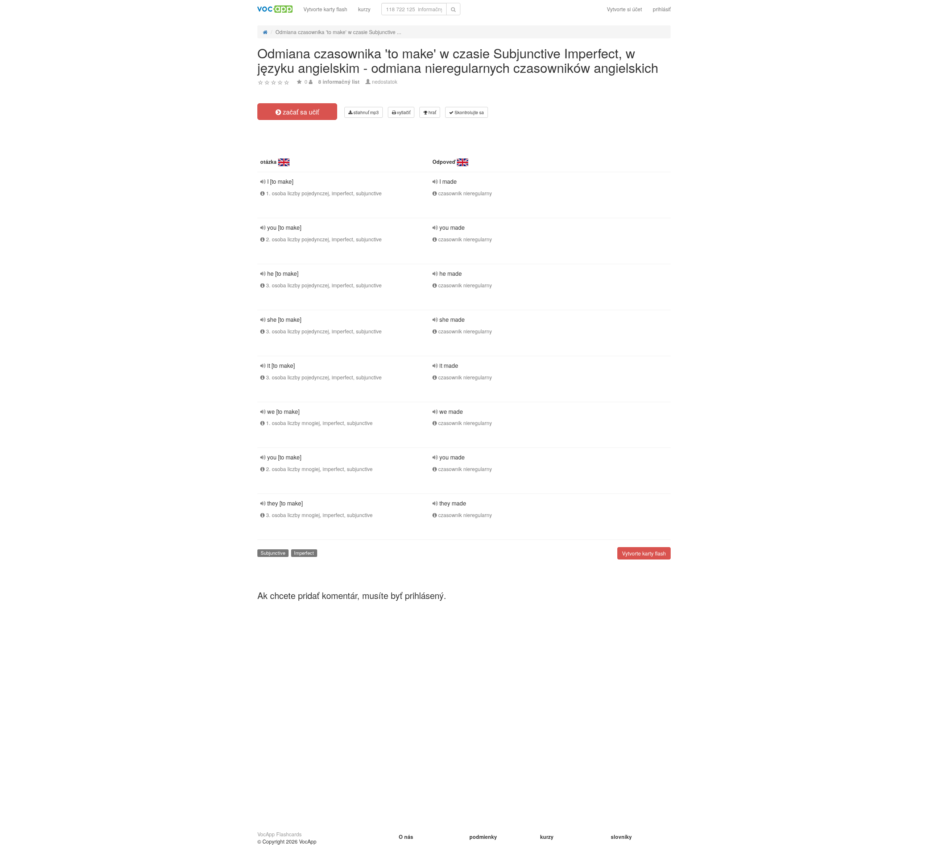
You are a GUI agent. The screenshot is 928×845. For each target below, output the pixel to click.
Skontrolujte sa (468, 112)
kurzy (364, 9)
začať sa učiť (300, 111)
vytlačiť (403, 112)
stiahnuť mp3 (365, 112)
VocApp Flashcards (279, 834)
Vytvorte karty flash (325, 9)
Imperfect (304, 552)
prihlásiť (662, 9)
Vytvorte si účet (624, 9)
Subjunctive (273, 552)
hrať (431, 112)
